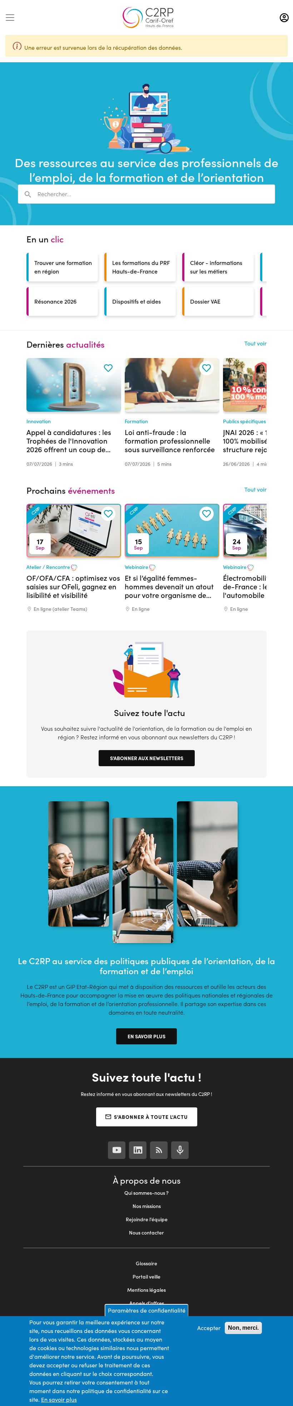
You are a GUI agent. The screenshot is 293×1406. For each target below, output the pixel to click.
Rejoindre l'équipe (147, 1219)
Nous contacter (146, 1232)
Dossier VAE (205, 301)
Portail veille (146, 1276)
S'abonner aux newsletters (146, 758)
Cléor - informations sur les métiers (216, 267)
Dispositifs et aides (136, 301)
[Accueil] (148, 17)
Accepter (208, 1328)
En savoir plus (146, 1036)
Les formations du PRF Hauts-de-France (141, 267)
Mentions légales (146, 1289)
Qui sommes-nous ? (146, 1192)
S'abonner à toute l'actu (151, 1116)
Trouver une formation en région (63, 267)
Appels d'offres (146, 1303)
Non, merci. (243, 1328)
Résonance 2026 (55, 301)
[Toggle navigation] (10, 17)
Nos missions (147, 1206)
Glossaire (146, 1263)
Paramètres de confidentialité (146, 1310)
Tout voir (255, 343)
